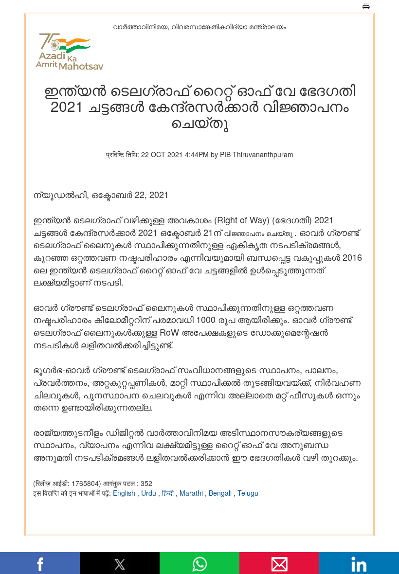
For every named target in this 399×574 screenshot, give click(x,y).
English (125, 493)
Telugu (247, 493)
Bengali (221, 493)
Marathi (192, 493)
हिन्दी (169, 493)
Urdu (149, 493)
